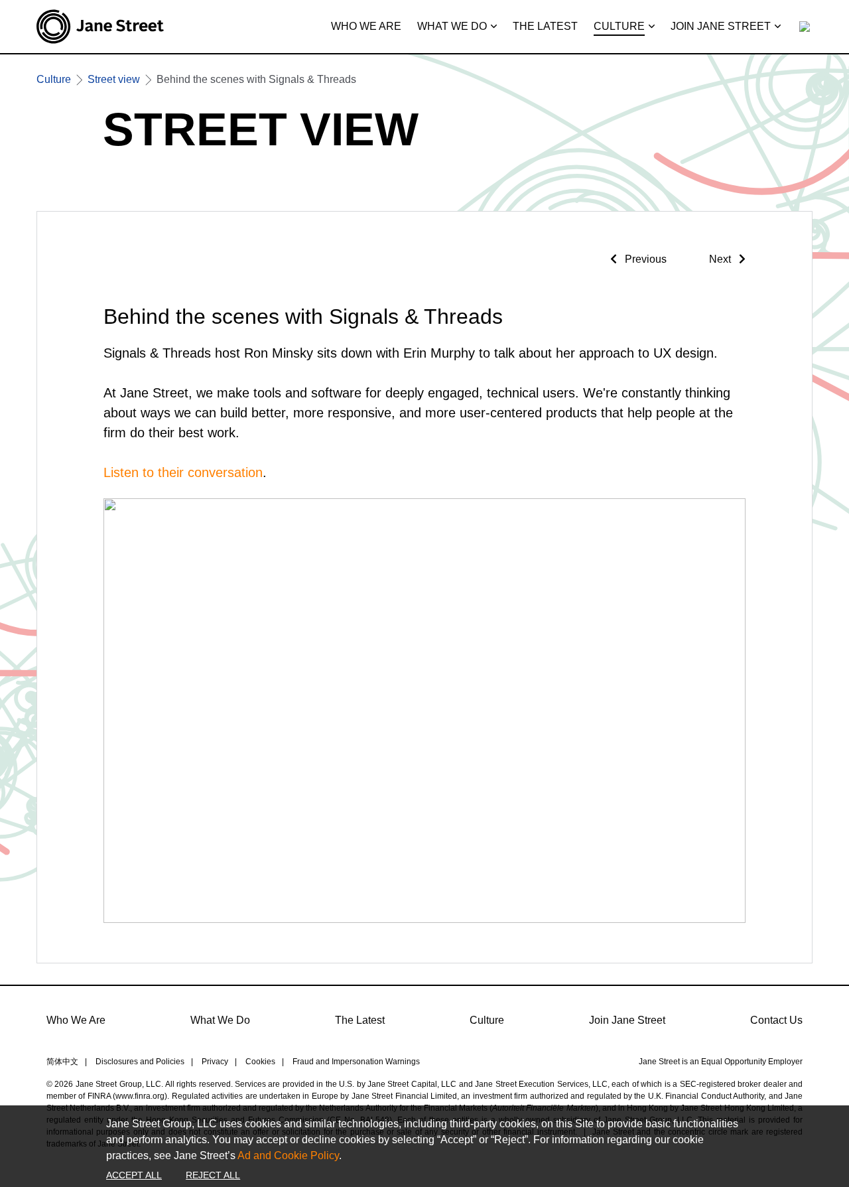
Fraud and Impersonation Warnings (356, 1061)
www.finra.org (139, 1096)
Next (721, 259)
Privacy (215, 1061)
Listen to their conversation (183, 472)
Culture (487, 1020)
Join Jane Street (627, 1020)
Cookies (260, 1061)
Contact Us (776, 1020)
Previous (644, 259)
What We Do (220, 1020)
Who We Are (75, 1020)
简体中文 (62, 1061)
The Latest (360, 1020)
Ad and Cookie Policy (288, 1155)
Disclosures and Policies (140, 1061)
